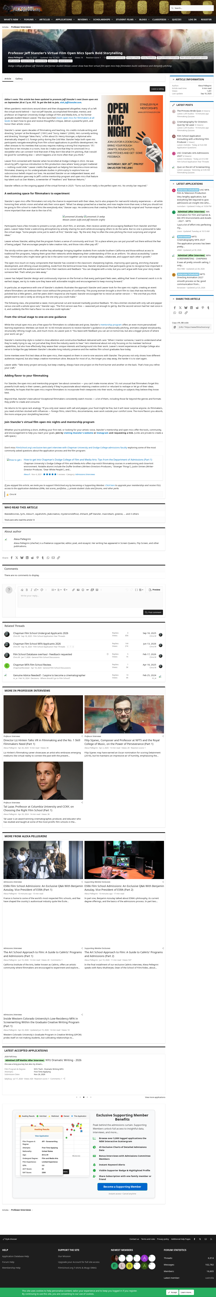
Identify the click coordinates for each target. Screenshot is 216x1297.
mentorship (41, 60)
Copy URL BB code (180, 322)
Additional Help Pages (180, 1239)
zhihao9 (84, 513)
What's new (11, 19)
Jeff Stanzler (95, 513)
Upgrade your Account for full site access (78, 1261)
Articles (44, 19)
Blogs (143, 19)
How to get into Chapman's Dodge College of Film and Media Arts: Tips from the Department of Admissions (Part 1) (88, 459)
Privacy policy (163, 1239)
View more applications (155, 1097)
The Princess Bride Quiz (189, 110)
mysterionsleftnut (70, 513)
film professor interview (168, 57)
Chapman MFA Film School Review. (32, 664)
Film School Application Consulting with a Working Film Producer (193, 138)
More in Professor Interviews (27, 690)
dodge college (133, 57)
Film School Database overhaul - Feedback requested (42, 654)
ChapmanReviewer (21, 667)
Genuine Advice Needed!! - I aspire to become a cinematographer (49, 675)
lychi (22, 513)
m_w (15, 678)
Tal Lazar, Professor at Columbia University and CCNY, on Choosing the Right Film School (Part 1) (39, 808)
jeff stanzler (14, 60)
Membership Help (11, 1267)
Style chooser (11, 1239)
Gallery (19, 78)
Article (8, 78)
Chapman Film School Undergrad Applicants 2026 (40, 633)
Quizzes (177, 19)
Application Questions (186, 147)
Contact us (134, 1239)
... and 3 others (131, 513)
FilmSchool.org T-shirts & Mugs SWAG (77, 1267)
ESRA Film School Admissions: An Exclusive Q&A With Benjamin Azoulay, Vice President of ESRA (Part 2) (124, 887)
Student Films (124, 19)
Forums (29, 19)
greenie (119, 513)
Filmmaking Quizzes (186, 116)
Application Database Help (15, 1256)
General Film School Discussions (46, 657)
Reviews (83, 19)
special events (65, 60)
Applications (64, 19)
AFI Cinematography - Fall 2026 (48, 1060)
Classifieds (159, 19)
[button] (20, 19)
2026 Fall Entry (11, 1056)
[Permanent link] (71, 193)
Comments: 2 (81, 1086)
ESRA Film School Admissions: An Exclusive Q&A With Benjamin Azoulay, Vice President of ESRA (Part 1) (43, 887)
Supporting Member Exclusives (97, 882)
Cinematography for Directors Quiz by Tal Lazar (192, 123)
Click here (110, 485)
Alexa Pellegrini (15, 57)
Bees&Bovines (12, 513)
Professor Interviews (12, 736)
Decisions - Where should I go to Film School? (50, 678)
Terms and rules (148, 1239)
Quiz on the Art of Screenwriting (193, 166)
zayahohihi (40, 513)
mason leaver (28, 60)
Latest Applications (189, 183)
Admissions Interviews (85, 474)
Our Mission (64, 1256)
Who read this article (21, 507)
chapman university (116, 57)
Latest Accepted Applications (26, 1050)
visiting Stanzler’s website (78, 432)
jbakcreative (53, 513)
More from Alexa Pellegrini (26, 836)
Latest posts (184, 105)
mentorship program (111, 324)
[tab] (76, 1097)
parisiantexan (10, 1086)
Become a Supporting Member (122, 1186)
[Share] (82, 736)
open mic (53, 60)
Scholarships (101, 19)
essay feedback (148, 57)
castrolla (209, 1277)
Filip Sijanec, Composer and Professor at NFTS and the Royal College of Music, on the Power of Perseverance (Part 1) (122, 742)
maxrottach (108, 513)
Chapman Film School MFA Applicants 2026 (37, 643)
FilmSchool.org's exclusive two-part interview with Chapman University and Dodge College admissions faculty (71, 447)
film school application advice (194, 57)
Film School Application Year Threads (49, 636)
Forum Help (8, 1261)
